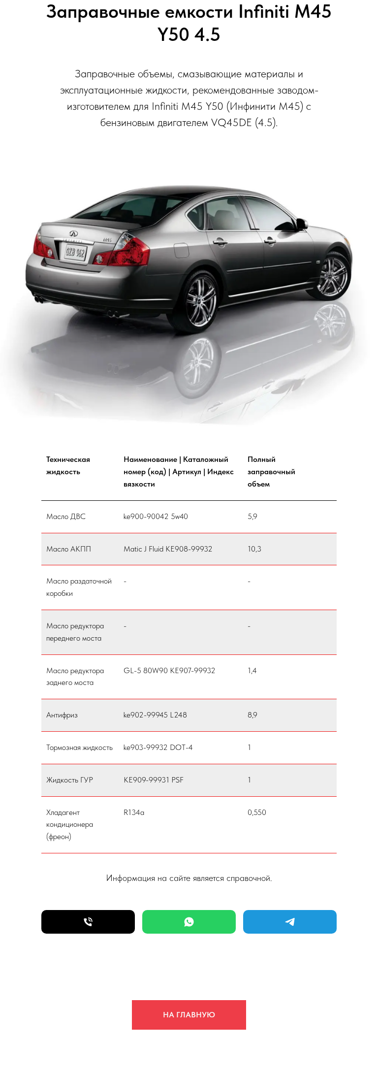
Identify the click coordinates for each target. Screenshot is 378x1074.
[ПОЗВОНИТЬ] (88, 922)
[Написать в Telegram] (290, 922)
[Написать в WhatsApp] (189, 922)
